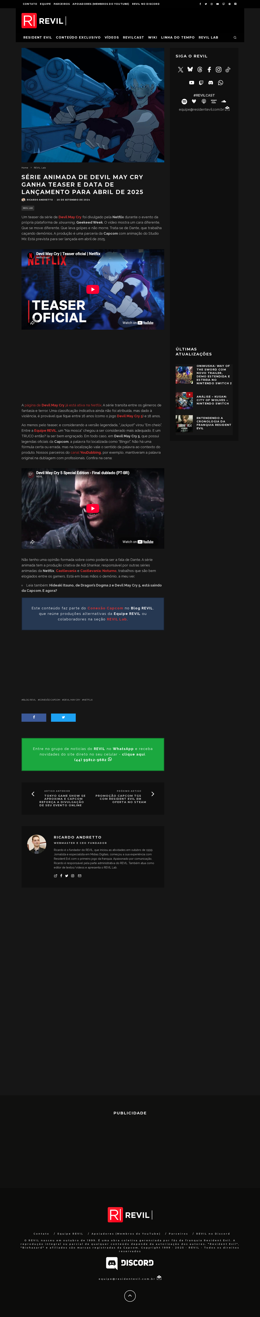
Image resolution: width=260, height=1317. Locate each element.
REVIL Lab (209, 37)
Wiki (152, 37)
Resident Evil (37, 37)
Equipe (45, 3)
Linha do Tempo (178, 37)
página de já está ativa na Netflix (63, 405)
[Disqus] (93, 946)
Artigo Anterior (57, 791)
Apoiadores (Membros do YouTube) (101, 3)
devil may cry (72, 699)
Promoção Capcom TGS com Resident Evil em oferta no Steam (121, 799)
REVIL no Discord (146, 3)
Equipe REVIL (70, 1233)
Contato (30, 3)
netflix (88, 699)
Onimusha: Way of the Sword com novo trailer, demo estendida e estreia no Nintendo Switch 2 (214, 374)
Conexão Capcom (49, 699)
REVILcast (133, 37)
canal (86, 452)
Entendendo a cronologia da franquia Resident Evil (214, 423)
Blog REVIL (29, 699)
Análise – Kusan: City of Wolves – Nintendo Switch (213, 400)
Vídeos (112, 37)
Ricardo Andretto (40, 200)
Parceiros (62, 3)
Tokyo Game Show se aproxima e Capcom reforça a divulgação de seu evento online (62, 800)
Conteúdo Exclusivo (78, 37)
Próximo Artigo (129, 791)
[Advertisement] (93, 359)
